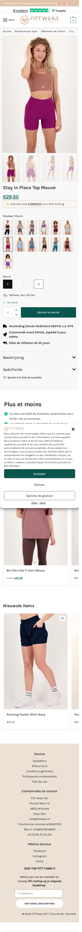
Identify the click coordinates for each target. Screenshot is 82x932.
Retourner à (39, 766)
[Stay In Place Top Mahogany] (56, 227)
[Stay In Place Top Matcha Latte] (68, 227)
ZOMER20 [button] (35, 204)
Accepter (39, 474)
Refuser (39, 485)
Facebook (39, 851)
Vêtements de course (53, 31)
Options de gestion (39, 496)
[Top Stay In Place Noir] (8, 227)
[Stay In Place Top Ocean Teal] (32, 244)
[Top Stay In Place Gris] (32, 227)
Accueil (7, 31)
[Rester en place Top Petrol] (56, 244)
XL (38, 284)
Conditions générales (39, 771)
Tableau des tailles (22, 295)
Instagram (40, 856)
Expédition (39, 761)
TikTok (40, 861)
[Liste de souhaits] (62, 618)
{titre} (34, 503)
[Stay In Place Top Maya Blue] (20, 244)
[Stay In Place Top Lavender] (44, 227)
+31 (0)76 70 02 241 (39, 834)
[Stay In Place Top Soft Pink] (8, 261)
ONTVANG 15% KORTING (39, 903)
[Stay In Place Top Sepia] (68, 244)
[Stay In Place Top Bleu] (20, 227)
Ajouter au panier (48, 312)
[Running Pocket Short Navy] (35, 661)
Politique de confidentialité (39, 776)
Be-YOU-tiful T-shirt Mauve (26, 570)
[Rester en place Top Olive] (44, 244)
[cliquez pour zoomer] (41, 94)
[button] (73, 429)
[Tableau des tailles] (5, 295)
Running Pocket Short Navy (26, 714)
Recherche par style (26, 31)
